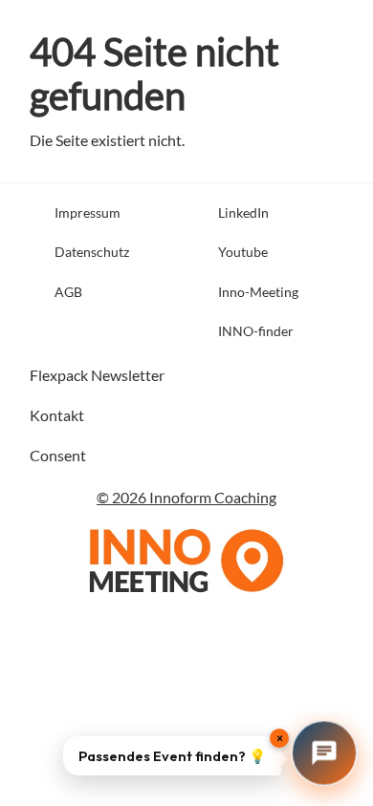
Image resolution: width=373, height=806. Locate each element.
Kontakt (57, 415)
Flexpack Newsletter (97, 375)
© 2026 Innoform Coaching (186, 497)
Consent (58, 455)
